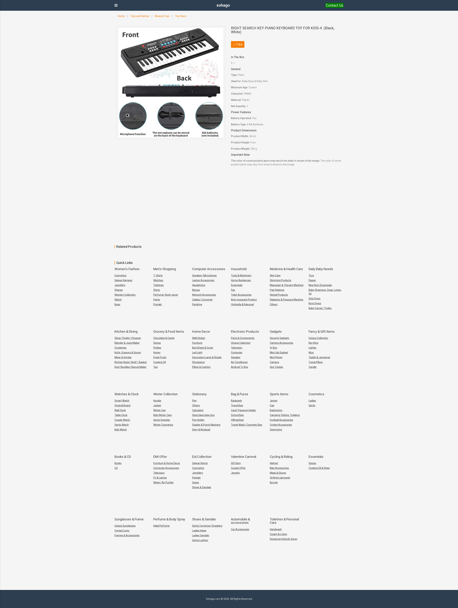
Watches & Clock (126, 394)
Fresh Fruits (159, 357)
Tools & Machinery (241, 275)
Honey (156, 352)
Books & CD (122, 457)
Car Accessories (240, 529)
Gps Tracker (276, 367)
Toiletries (158, 285)
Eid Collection (201, 457)
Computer (236, 352)
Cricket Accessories (281, 424)
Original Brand (122, 405)
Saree (195, 482)
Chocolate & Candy (164, 338)
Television (236, 347)
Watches (158, 280)
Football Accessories (281, 420)
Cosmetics (120, 275)
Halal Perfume (161, 525)
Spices (157, 342)
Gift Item (236, 463)
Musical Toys (162, 16)
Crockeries (120, 347)
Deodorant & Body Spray (283, 539)
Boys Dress (315, 303)
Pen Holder (198, 420)
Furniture (197, 342)
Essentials (236, 285)
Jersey (273, 400)
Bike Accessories (279, 468)
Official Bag (237, 420)
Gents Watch (121, 424)
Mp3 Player (276, 357)
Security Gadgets (279, 338)
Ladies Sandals (200, 535)
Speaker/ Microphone (204, 275)
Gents (312, 405)
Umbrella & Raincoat (242, 304)
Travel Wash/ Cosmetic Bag (246, 424)
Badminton (276, 410)
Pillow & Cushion (201, 367)
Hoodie (157, 400)
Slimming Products (280, 280)
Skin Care (275, 275)
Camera (274, 362)
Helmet (274, 463)
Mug (311, 352)
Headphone (198, 285)
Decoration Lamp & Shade (206, 357)
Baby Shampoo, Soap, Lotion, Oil (325, 292)
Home (121, 16)
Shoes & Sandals (201, 487)
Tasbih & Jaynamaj (319, 357)
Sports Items (279, 394)
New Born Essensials (320, 285)
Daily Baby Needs (321, 269)
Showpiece (198, 362)
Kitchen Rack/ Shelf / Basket (130, 362)
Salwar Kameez (123, 280)
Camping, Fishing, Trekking (285, 415)
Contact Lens (121, 530)
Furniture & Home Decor (166, 463)
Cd (116, 468)
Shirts (156, 290)
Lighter (312, 347)
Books (117, 463)
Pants (156, 299)
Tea (155, 367)
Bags (117, 304)
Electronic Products (245, 331)
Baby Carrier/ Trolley (320, 308)
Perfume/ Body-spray (165, 294)
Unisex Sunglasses (125, 525)
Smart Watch (121, 400)
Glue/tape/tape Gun (203, 415)
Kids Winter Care (162, 415)
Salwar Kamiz (200, 463)
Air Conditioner (239, 362)
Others (273, 304)
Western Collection (125, 294)
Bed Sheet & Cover (202, 347)
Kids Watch (120, 429)
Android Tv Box (239, 367)
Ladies (312, 400)
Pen (194, 400)
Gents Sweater (161, 420)
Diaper (312, 280)
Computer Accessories (208, 269)
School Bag (237, 415)
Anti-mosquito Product (244, 299)
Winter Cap (159, 410)
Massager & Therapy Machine (286, 285)
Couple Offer (238, 468)
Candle (312, 367)
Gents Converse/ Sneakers (207, 525)
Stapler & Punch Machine (206, 424)
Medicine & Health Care (286, 269)
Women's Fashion (127, 269)
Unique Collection (240, 342)
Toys (311, 275)
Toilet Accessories (241, 294)
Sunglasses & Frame (129, 519)
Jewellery (119, 285)
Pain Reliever (277, 290)
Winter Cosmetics (163, 424)
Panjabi (196, 477)
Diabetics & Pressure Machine (286, 299)
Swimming (276, 429)
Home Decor (201, 331)
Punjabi (157, 304)
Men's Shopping (164, 269)
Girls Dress (314, 298)
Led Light (197, 352)
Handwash (276, 529)
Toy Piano (180, 16)
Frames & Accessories (127, 535)
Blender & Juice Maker (127, 342)
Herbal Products (279, 294)
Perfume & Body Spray (169, 519)
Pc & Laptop (160, 477)
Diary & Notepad (201, 429)
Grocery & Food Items (168, 331)
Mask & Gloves (278, 472)
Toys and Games (139, 16)
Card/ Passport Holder (243, 410)
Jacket (157, 405)
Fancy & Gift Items (322, 331)
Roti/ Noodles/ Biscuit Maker (130, 367)
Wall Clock (120, 410)
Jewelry (235, 472)
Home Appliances (241, 280)
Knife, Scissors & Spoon (127, 352)
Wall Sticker (198, 338)
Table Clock (120, 415)
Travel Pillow (316, 362)
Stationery (199, 394)
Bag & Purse (239, 394)
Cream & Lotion (278, 534)
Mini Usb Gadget (279, 352)
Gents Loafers (200, 540)
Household (239, 269)
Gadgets (276, 331)
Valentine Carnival (243, 457)
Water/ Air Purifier (163, 482)
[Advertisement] (107, 218)
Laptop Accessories (203, 280)
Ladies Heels (199, 530)
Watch (118, 299)
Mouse (196, 290)
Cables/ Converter (202, 299)
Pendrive (197, 304)
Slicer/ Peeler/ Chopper (127, 338)
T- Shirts (158, 275)
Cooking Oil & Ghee (319, 468)
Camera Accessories (281, 342)
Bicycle (274, 482)
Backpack (236, 400)
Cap (272, 405)
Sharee (118, 290)
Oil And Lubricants (280, 477)
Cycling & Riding (281, 457)
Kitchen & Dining (126, 331)
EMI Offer (160, 457)
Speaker (235, 357)
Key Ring (313, 342)
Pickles (157, 347)
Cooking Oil (159, 362)
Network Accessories (204, 294)
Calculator (198, 410)
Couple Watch (122, 420)
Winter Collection (165, 394)
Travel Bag (237, 405)
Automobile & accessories (240, 521)
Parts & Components (242, 338)
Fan (233, 290)
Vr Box (273, 347)
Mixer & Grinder (123, 357)
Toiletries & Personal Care (284, 521)
